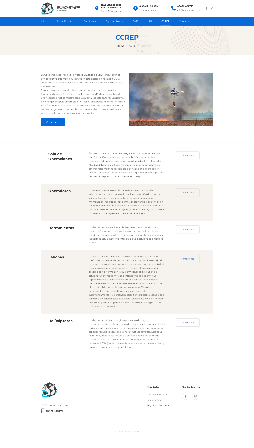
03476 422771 (54, 411)
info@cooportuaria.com (54, 405)
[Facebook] (206, 8)
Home (120, 45)
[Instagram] (211, 8)
